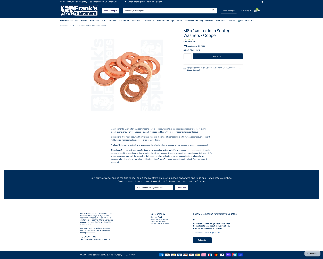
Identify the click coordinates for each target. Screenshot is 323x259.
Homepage (64, 25)
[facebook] (194, 220)
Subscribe (182, 187)
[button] (190, 54)
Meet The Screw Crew (160, 219)
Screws (84, 20)
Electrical (136, 20)
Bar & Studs (124, 20)
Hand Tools (221, 20)
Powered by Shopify (114, 255)
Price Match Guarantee (160, 223)
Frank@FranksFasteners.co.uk (97, 239)
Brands (232, 20)
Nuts (104, 20)
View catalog (109, 10)
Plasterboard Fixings (165, 20)
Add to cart (217, 56)
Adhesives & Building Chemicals (199, 20)
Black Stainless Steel (69, 20)
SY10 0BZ (201, 46)
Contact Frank (156, 217)
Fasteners (94, 20)
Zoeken (213, 10)
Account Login (229, 10)
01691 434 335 (90, 237)
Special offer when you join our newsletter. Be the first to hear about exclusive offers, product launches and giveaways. (211, 226)
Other (179, 20)
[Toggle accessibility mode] (261, 2)
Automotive (148, 20)
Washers (112, 20)
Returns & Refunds (158, 221)
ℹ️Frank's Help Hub (246, 20)
